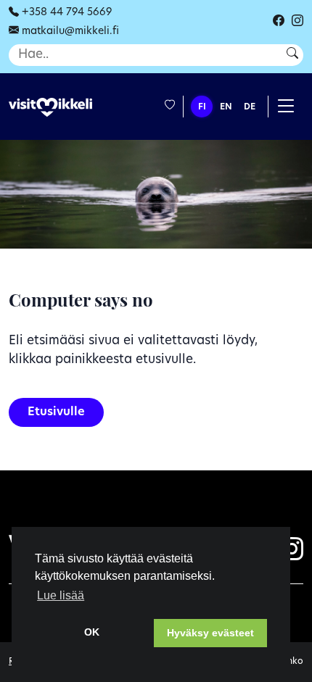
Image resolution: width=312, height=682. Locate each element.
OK (91, 632)
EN (226, 107)
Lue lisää (60, 595)
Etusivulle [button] (56, 412)
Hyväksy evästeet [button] (210, 633)
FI (202, 107)
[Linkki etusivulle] (50, 107)
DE (249, 107)
